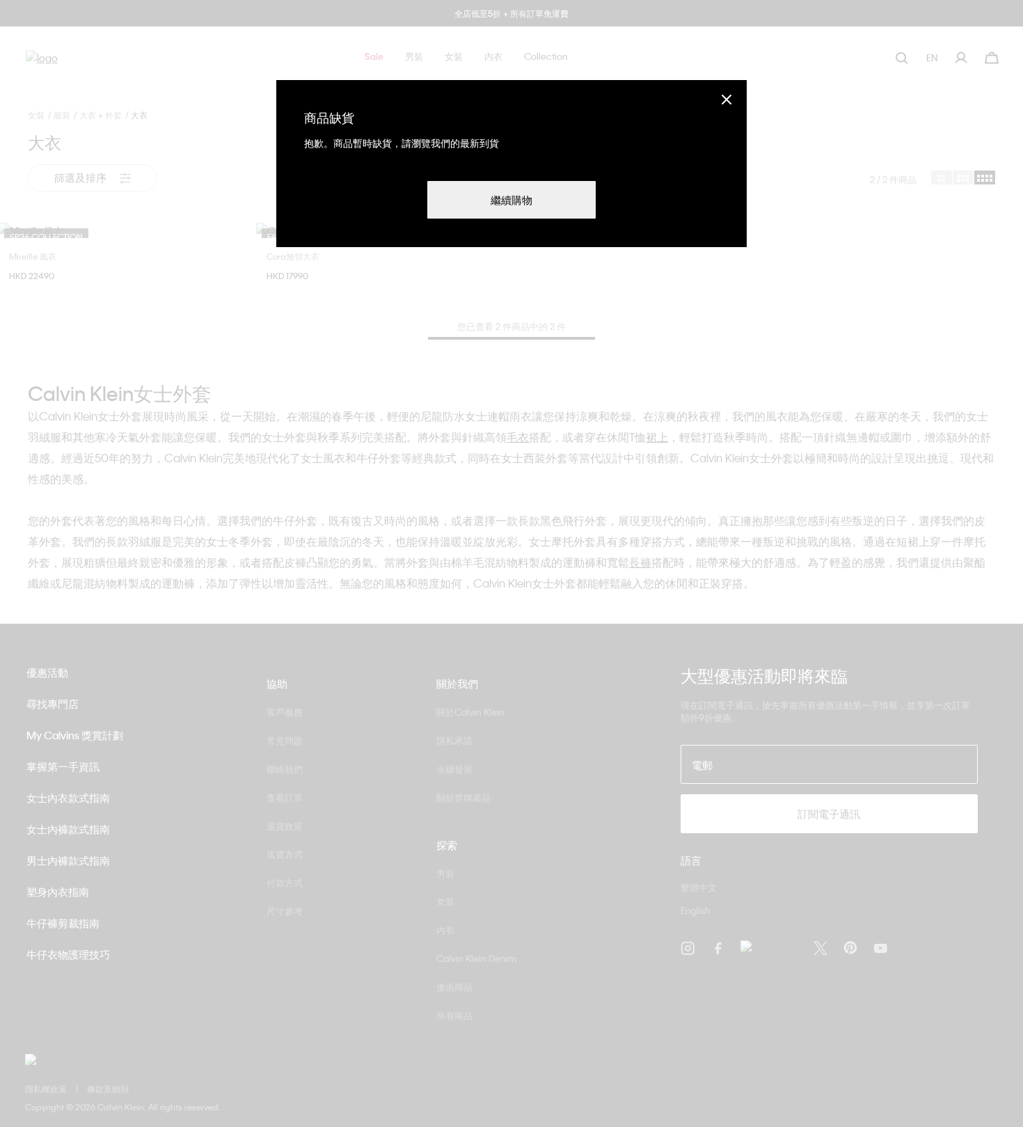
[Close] (726, 99)
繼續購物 (511, 200)
